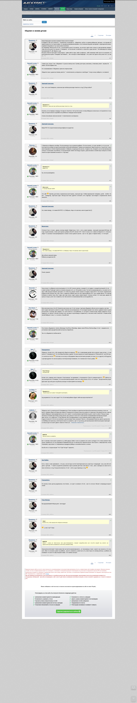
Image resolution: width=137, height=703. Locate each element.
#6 (110, 160)
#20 (110, 453)
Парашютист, (46, 349)
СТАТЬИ (31, 9)
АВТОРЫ (37, 9)
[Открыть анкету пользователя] (33, 50)
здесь (47, 573)
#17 (110, 384)
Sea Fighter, (45, 460)
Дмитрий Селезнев (32, 63)
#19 (110, 428)
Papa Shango (32, 307)
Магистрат (32, 145)
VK (106, 5)
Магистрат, (45, 226)
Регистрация (107, 1)
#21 (110, 474)
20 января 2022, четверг (47, 58)
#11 (110, 263)
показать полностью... (78, 422)
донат (99, 5)
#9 (110, 221)
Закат (32, 349)
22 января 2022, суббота (47, 364)
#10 (110, 240)
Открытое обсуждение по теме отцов (44, 11)
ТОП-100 (57, 9)
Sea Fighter (32, 389)
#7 (110, 180)
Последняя (108, 35)
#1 (110, 58)
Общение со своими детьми (62, 11)
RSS (113, 5)
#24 (110, 535)
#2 (110, 78)
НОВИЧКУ (50, 9)
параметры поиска (28, 24)
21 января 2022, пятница (47, 180)
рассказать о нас (31, 5)
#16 (110, 364)
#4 (110, 118)
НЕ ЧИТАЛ (43, 9)
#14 (110, 322)
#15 (110, 342)
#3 (110, 98)
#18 (110, 405)
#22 (110, 494)
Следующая (100, 35)
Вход (112, 1)
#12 (110, 283)
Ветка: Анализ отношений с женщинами (94, 9)
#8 (110, 201)
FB (102, 5)
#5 (110, 138)
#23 (110, 514)
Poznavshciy (32, 287)
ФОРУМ (62, 9)
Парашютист (32, 40)
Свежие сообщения (78, 9)
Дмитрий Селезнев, (48, 83)
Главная (24, 11)
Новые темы (69, 9)
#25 (110, 555)
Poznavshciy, (46, 480)
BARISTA (31, 410)
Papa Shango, (46, 500)
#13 (110, 302)
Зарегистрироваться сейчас (68, 611)
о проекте (25, 5)
